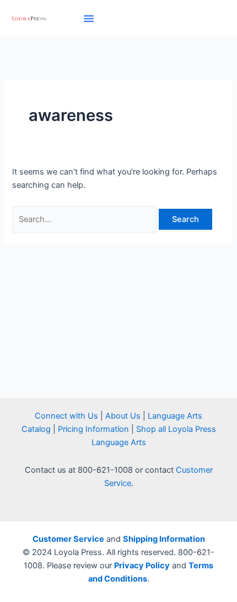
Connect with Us (66, 416)
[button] (88, 18)
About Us (123, 416)
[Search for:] (85, 219)
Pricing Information (93, 429)
